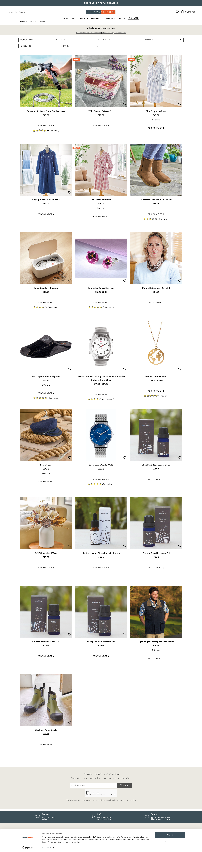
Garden (122, 18)
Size (63, 40)
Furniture (96, 18)
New (65, 18)
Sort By (65, 46)
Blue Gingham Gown (156, 111)
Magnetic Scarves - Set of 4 (156, 288)
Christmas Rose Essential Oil (156, 464)
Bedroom (110, 18)
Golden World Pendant (156, 376)
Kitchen (84, 18)
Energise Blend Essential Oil (101, 641)
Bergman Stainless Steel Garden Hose (46, 111)
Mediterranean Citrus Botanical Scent (101, 553)
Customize (169, 842)
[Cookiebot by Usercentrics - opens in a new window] (28, 847)
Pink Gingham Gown (101, 199)
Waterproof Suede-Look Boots (156, 199)
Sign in (11, 12)
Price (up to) (26, 46)
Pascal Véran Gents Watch (101, 464)
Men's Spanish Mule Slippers (46, 376)
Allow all (170, 835)
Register (20, 12)
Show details (46, 848)
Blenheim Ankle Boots (46, 730)
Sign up (124, 785)
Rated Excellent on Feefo (101, 3)
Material (150, 40)
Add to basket (45, 126)
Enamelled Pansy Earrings (101, 288)
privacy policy (130, 800)
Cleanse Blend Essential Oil (156, 553)
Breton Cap (46, 464)
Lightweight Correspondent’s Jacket (156, 641)
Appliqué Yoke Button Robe (46, 199)
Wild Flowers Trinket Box (100, 111)
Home (74, 18)
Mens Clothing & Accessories (114, 33)
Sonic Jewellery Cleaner (46, 288)
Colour (107, 40)
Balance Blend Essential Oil (46, 641)
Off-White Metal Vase (46, 553)
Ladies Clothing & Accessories (88, 33)
